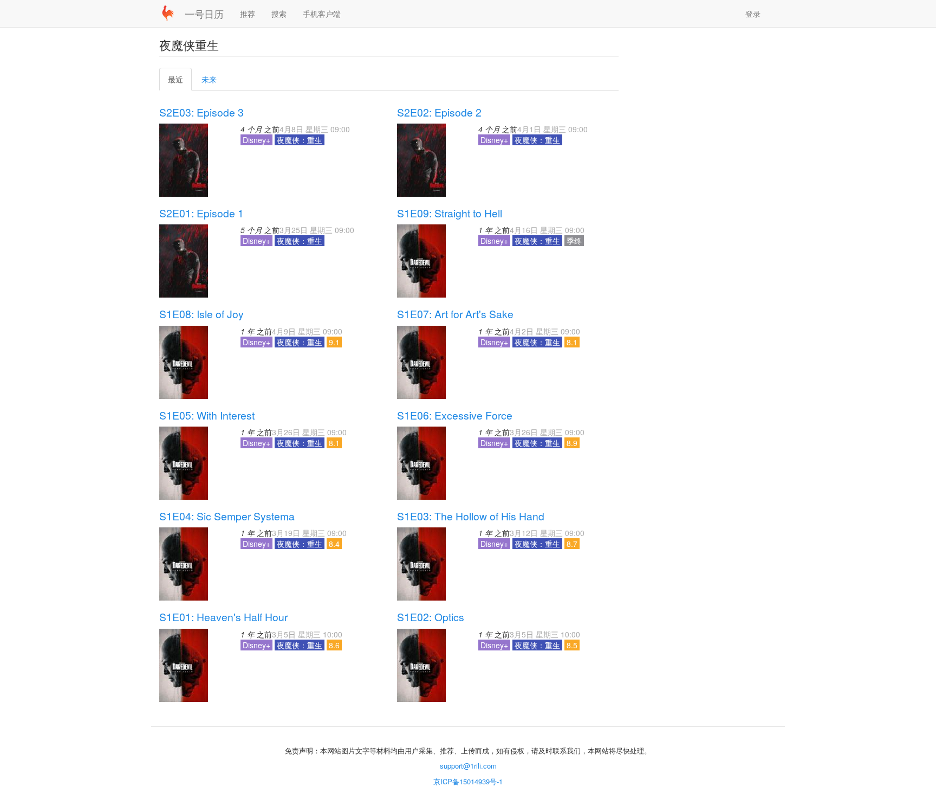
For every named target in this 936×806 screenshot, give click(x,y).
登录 (752, 13)
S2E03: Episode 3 (201, 112)
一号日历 (204, 14)
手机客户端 (322, 13)
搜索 (279, 13)
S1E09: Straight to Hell (449, 213)
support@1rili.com (468, 765)
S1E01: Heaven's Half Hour (223, 616)
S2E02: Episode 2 (439, 112)
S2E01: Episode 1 (201, 213)
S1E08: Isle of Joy (201, 313)
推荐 (247, 13)
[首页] (172, 13)
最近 (179, 82)
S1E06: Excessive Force (454, 415)
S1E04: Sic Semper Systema (227, 516)
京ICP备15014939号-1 (468, 781)
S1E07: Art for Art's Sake (455, 313)
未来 (209, 79)
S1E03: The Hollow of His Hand (470, 516)
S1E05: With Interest (207, 415)
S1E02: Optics (430, 616)
